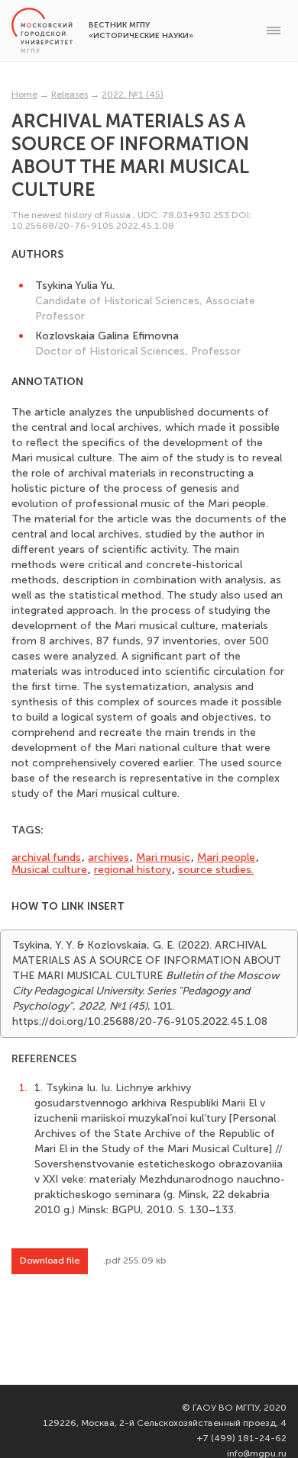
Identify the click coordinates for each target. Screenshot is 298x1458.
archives (108, 857)
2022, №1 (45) (133, 94)
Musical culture (49, 869)
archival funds (46, 857)
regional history (132, 869)
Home (24, 94)
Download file (49, 1260)
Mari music (163, 857)
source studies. (216, 869)
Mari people (226, 857)
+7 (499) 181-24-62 (242, 1438)
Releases (69, 94)
